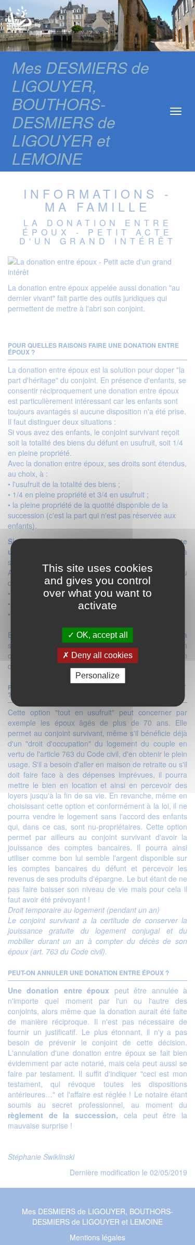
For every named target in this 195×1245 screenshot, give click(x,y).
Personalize (97, 675)
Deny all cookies (101, 655)
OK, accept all (101, 635)
